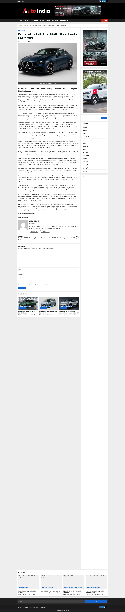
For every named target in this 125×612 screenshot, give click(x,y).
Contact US (25, 607)
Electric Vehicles (34, 20)
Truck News (85, 158)
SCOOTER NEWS (86, 146)
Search (103, 118)
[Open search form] (99, 20)
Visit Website (34, 231)
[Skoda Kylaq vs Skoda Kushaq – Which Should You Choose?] (96, 582)
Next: (64, 237)
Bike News (48, 20)
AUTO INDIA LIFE (23, 41)
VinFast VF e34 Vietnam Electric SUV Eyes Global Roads (26, 312)
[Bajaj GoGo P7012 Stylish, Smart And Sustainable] (73, 582)
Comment (21, 251)
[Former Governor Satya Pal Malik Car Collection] (28, 582)
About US (20, 607)
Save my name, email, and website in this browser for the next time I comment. (39, 285)
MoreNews (59, 610)
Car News (26, 20)
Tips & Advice (55, 20)
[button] (17, 20)
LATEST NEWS (85, 140)
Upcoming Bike (86, 161)
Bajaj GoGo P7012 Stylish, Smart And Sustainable (72, 591)
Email (20, 274)
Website (20, 280)
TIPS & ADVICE (86, 155)
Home (20, 20)
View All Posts (45, 231)
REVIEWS (84, 143)
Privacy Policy (32, 607)
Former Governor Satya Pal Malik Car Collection (27, 591)
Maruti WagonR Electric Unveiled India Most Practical (48, 312)
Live (106, 20)
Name (20, 269)
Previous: (31, 238)
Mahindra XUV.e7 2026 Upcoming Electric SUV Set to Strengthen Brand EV (69, 312)
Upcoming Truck (86, 171)
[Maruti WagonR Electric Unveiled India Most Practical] (48, 303)
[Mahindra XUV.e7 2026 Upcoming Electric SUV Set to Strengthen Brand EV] (69, 303)
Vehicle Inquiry (64, 20)
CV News (42, 20)
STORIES (84, 149)
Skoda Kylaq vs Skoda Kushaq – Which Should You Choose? (95, 591)
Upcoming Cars (22, 30)
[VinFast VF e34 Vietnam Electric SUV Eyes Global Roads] (28, 303)
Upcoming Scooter (86, 168)
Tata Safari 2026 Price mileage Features (50, 591)
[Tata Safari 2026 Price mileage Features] (51, 582)
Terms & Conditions (41, 607)
